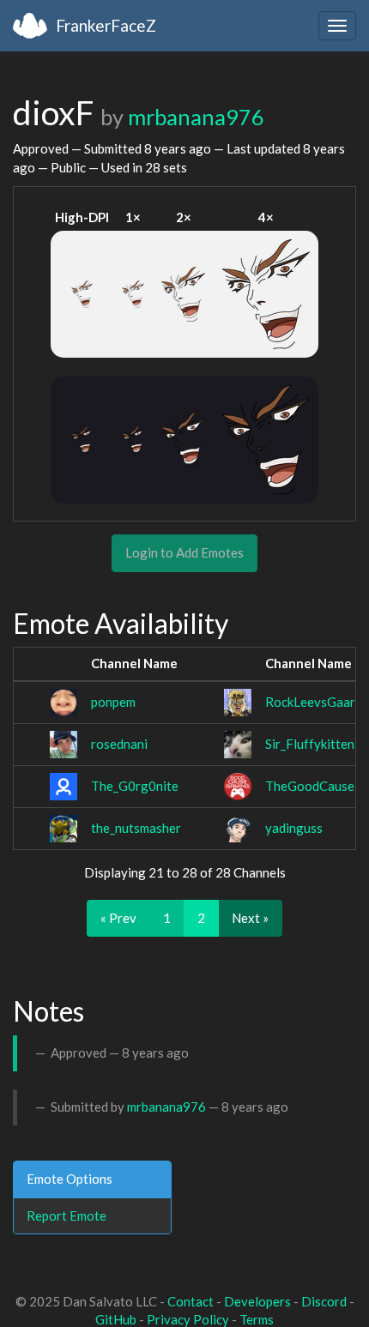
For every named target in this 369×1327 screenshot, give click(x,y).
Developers (257, 1301)
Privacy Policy (188, 1319)
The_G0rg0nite (134, 785)
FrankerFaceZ (106, 25)
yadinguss (294, 827)
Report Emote (66, 1215)
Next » (250, 918)
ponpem (113, 701)
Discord (324, 1301)
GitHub (115, 1319)
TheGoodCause (309, 785)
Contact (190, 1301)
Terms (256, 1319)
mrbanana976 (196, 117)
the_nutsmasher (136, 827)
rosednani (119, 743)
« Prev (118, 918)
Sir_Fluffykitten (309, 743)
